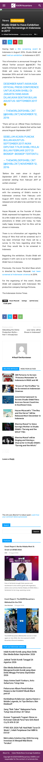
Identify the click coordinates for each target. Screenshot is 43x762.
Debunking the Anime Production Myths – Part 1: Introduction (10, 332)
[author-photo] (21, 354)
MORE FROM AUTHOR (28, 369)
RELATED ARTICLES (11, 369)
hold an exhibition (14, 55)
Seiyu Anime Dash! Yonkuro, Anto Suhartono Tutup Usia (19, 681)
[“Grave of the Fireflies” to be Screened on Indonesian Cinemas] (8, 389)
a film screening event (26, 49)
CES (6, 553)
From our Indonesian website (14, 647)
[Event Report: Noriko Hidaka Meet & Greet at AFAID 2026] (22, 568)
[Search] (40, 5)
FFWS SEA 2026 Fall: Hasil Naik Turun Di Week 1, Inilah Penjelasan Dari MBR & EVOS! (22, 730)
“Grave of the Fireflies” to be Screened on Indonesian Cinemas (27, 388)
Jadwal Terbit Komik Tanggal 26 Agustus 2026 (18, 660)
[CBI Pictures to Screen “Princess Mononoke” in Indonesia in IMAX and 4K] (8, 378)
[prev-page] (3, 451)
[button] (4, 5)
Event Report (10, 579)
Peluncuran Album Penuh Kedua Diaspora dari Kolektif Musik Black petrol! (19, 691)
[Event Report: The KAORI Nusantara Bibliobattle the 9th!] (22, 620)
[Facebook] (4, 42)
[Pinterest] (15, 42)
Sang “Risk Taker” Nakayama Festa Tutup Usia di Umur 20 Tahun (20, 710)
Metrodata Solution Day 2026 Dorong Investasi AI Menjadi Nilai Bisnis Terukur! (21, 740)
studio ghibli (7, 303)
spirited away (33, 301)
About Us (6, 753)
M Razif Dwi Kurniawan (11, 34)
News (5, 20)
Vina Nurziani (9, 605)
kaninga (24, 301)
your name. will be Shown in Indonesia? (32, 331)
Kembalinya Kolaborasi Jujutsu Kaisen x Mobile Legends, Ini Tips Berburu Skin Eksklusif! (22, 701)
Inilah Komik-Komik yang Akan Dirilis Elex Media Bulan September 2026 (20, 653)
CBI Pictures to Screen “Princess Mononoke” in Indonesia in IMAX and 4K (26, 377)
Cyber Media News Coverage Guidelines (26, 753)
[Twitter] (10, 42)
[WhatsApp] (20, 42)
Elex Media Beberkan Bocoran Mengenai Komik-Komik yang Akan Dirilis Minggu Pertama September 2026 (20, 671)
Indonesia (17, 20)
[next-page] (7, 451)
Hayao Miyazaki (14, 301)
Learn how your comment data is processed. (20, 516)
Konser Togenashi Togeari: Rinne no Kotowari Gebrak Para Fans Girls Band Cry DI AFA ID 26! (21, 719)
